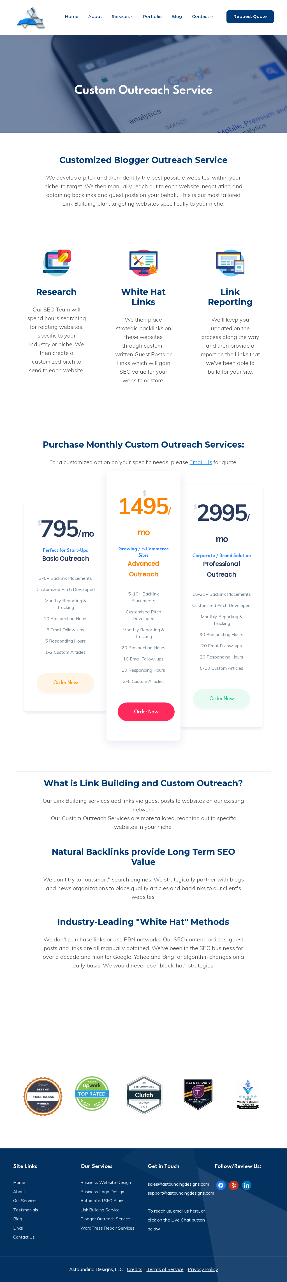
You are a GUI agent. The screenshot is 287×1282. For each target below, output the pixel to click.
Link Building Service (100, 1210)
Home (71, 16)
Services (121, 16)
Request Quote (250, 16)
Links (18, 1228)
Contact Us (24, 1237)
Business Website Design (105, 1182)
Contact (200, 16)
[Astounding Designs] (31, 17)
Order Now (65, 682)
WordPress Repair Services (107, 1228)
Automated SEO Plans (102, 1200)
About (95, 16)
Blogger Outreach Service (105, 1218)
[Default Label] (234, 1185)
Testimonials (25, 1210)
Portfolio (152, 16)
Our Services (25, 1200)
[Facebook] (221, 1185)
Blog (177, 16)
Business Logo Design (102, 1191)
